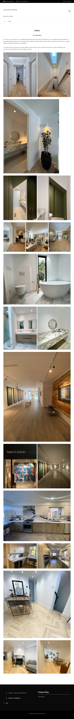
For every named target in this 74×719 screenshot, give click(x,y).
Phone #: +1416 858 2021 (23, 1)
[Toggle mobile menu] (69, 11)
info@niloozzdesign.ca (9, 1)
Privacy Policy (41, 696)
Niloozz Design (40, 713)
